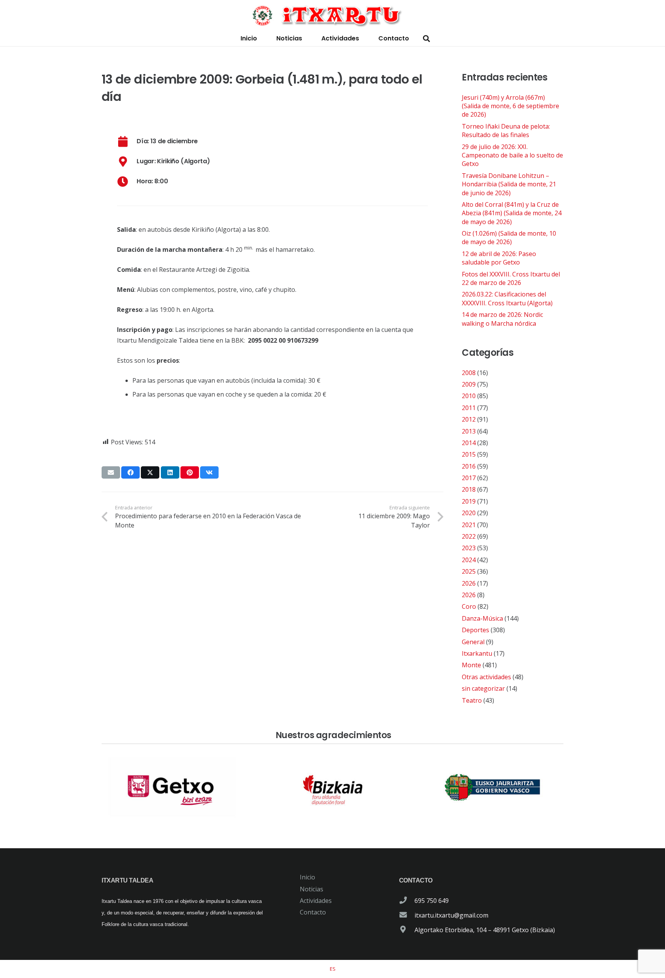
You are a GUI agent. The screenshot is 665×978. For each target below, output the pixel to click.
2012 (469, 419)
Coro (469, 606)
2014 (469, 443)
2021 (469, 525)
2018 (469, 489)
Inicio (307, 877)
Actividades (316, 900)
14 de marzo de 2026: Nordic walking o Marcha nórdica (502, 318)
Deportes (475, 630)
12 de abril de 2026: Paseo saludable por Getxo (499, 258)
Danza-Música (482, 618)
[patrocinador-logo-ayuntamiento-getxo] (172, 788)
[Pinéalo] (189, 472)
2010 (469, 396)
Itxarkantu (477, 653)
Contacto (313, 912)
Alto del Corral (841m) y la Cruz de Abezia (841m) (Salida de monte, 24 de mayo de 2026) (511, 213)
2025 (469, 571)
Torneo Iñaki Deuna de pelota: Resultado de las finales (506, 130)
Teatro (472, 700)
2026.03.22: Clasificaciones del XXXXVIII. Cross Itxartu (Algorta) (507, 298)
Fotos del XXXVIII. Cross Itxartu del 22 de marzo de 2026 (511, 278)
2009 (469, 384)
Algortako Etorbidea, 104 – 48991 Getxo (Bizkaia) (484, 930)
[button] (426, 38)
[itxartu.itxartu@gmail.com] (406, 915)
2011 (469, 408)
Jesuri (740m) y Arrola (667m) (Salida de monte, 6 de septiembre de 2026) (510, 106)
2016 (469, 466)
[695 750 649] (406, 900)
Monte (471, 665)
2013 (469, 431)
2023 (469, 548)
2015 (469, 454)
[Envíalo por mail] (111, 472)
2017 (469, 478)
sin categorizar (483, 688)
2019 (469, 501)
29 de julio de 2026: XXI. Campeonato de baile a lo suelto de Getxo (512, 155)
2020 (469, 513)
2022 (469, 536)
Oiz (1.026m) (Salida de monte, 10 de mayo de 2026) (509, 237)
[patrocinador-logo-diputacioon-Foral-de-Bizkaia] (332, 788)
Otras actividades (486, 677)
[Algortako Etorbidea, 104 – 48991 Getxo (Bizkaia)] (406, 929)
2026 (469, 583)
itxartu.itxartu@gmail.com (451, 915)
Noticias (311, 889)
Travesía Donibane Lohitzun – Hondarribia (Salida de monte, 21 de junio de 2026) (509, 184)
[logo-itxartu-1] (332, 15)
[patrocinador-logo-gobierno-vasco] (492, 788)
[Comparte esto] (130, 472)
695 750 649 (431, 900)
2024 (469, 560)
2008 (469, 372)
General (473, 642)
